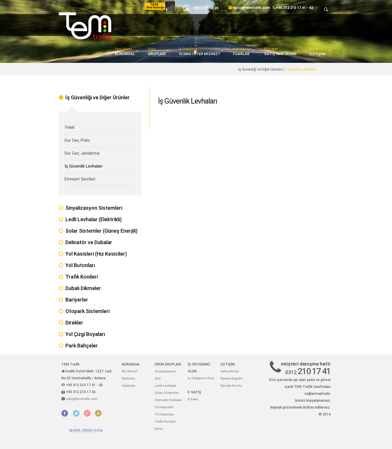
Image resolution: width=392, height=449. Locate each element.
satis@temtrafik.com (251, 8)
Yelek (70, 127)
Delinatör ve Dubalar (88, 242)
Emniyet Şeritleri (80, 179)
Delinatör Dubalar (168, 400)
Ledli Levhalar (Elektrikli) (93, 219)
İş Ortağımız (199, 51)
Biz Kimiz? (130, 371)
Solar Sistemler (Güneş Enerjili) (101, 231)
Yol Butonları (80, 265)
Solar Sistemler (167, 393)
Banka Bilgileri (232, 378)
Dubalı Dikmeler (83, 288)
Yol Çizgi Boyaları (85, 334)
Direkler (74, 323)
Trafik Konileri (81, 277)
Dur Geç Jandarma (82, 153)
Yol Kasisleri (164, 407)
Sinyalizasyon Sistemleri (93, 208)
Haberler (128, 386)
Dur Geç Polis (77, 140)
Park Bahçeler (81, 346)
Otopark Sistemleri (87, 311)
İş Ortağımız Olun (201, 378)
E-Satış (193, 399)
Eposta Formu (231, 386)
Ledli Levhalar (165, 386)
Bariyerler (76, 300)
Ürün (157, 51)
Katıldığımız (242, 51)
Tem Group (125, 51)
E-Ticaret (280, 51)
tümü (159, 429)
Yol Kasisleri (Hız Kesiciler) (96, 254)
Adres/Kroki (318, 51)
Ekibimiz (128, 378)
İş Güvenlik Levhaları (83, 166)
